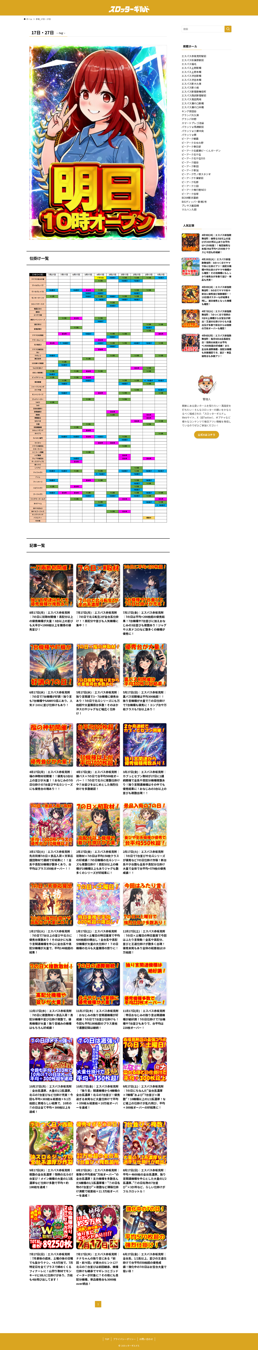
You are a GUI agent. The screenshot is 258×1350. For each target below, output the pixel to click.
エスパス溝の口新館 (193, 103)
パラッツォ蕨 (189, 135)
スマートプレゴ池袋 (193, 123)
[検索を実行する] (227, 29)
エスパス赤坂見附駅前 (194, 56)
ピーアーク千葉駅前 (192, 178)
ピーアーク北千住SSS (193, 158)
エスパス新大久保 (191, 83)
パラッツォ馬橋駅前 (193, 127)
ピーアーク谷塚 (190, 194)
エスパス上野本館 (191, 72)
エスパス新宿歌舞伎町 (194, 91)
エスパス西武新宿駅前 (194, 95)
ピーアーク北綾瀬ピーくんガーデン (201, 150)
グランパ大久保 (190, 115)
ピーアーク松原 (190, 182)
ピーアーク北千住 (191, 154)
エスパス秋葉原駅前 (193, 60)
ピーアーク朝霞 (190, 138)
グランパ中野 (189, 119)
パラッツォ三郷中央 (193, 131)
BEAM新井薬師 (190, 197)
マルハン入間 (189, 209)
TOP (107, 1339)
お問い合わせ (146, 1339)
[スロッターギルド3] (129, 9)
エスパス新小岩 (190, 87)
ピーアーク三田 (190, 186)
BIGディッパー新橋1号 (194, 201)
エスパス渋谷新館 (191, 75)
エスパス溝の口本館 (193, 107)
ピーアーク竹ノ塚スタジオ (196, 174)
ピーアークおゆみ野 (192, 142)
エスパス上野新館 (191, 68)
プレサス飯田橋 (190, 205)
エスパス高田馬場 (191, 99)
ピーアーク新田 (190, 166)
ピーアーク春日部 (191, 146)
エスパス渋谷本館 (191, 80)
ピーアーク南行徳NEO (194, 190)
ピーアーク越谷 (190, 162)
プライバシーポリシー (124, 1339)
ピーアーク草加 (190, 170)
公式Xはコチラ (206, 434)
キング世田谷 (189, 111)
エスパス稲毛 (189, 64)
